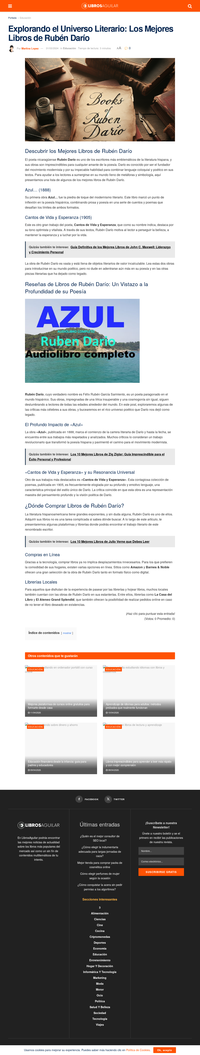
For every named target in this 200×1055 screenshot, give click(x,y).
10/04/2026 (113, 712)
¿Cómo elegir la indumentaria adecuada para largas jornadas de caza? (100, 851)
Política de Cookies (138, 1050)
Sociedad (100, 1013)
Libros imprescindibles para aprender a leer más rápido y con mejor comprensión (138, 763)
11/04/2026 (35, 712)
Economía (99, 948)
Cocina (99, 931)
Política (100, 1001)
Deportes (100, 942)
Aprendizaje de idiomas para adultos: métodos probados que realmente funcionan (133, 706)
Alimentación (100, 913)
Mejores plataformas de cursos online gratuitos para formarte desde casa (59, 706)
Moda (100, 983)
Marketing (99, 978)
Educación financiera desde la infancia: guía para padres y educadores (57, 763)
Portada (12, 17)
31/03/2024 (52, 48)
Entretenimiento (100, 960)
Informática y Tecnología (99, 972)
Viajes (100, 1024)
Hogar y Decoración (100, 966)
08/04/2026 (113, 769)
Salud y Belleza (100, 1007)
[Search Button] (190, 6)
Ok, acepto (164, 1050)
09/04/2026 (35, 769)
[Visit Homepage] (100, 6)
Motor (100, 989)
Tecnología (99, 1019)
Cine (100, 925)
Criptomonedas (100, 937)
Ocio (100, 995)
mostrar (67, 633)
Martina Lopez (30, 48)
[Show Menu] (10, 6)
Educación (25, 17)
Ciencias (100, 919)
